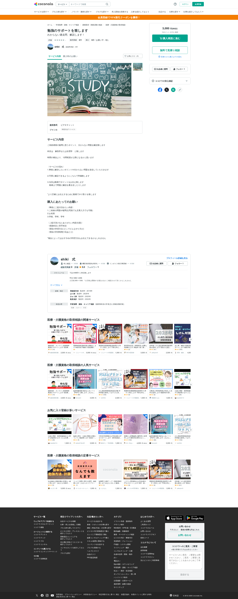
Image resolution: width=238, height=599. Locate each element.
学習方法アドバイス (68, 129)
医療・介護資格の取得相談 (115, 25)
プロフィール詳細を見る (177, 258)
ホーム (49, 25)
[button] (170, 81)
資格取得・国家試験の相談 (92, 25)
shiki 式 (68, 259)
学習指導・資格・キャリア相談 (67, 25)
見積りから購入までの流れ (171, 57)
